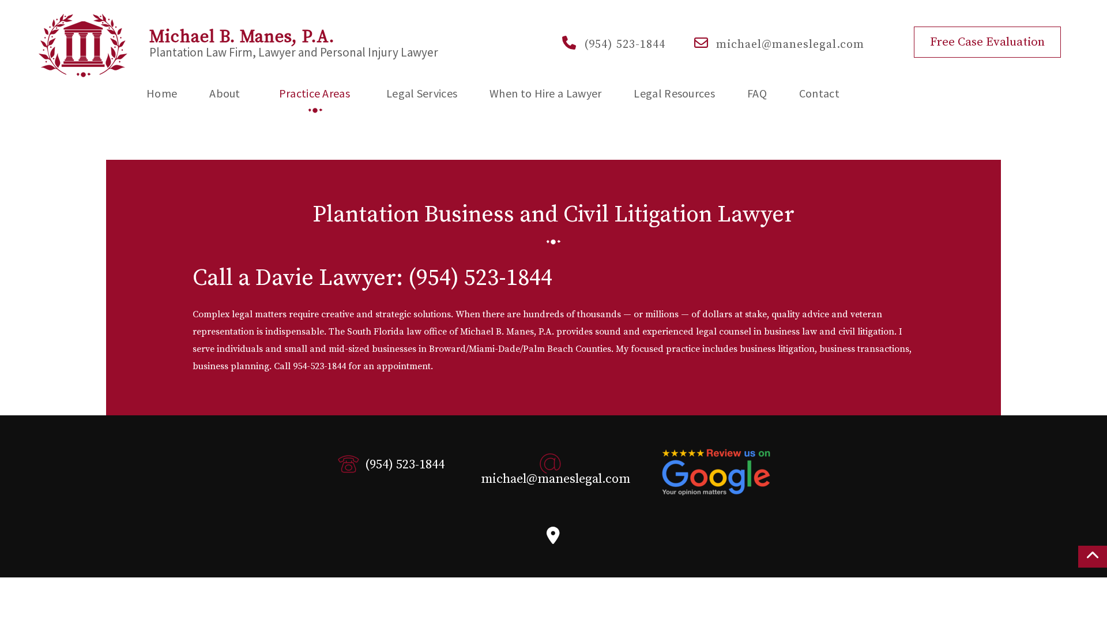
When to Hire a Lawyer (545, 93)
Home (161, 93)
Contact (819, 93)
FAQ (757, 93)
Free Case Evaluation (987, 42)
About (224, 93)
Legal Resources (674, 93)
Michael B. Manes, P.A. (241, 37)
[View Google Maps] (553, 539)
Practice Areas (314, 93)
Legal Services (421, 93)
